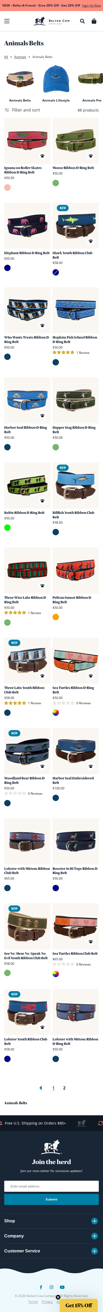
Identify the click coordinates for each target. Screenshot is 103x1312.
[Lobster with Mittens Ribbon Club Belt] (27, 841)
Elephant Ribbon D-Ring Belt (27, 253)
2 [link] (64, 1088)
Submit (51, 1199)
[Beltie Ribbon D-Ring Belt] (27, 485)
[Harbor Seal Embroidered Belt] (76, 751)
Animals (20, 57)
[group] (20, 83)
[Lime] (7, 527)
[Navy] (7, 268)
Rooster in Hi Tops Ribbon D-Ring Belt (75, 871)
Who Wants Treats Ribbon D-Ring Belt (26, 339)
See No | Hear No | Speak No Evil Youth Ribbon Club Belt (26, 956)
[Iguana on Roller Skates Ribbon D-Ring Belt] (27, 141)
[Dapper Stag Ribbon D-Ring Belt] (76, 400)
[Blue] (7, 357)
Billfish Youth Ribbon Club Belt (73, 515)
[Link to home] (52, 21)
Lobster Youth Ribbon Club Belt (25, 1041)
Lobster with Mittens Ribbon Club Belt (27, 871)
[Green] (56, 183)
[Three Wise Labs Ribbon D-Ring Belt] (27, 570)
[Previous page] (40, 1088)
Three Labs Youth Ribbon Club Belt (24, 690)
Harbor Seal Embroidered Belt (73, 780)
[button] (7, 21)
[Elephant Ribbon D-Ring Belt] (27, 226)
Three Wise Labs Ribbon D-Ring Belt (25, 600)
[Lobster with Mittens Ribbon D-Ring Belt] (76, 1012)
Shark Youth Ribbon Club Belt (72, 255)
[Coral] (7, 187)
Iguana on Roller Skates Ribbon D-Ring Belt (23, 170)
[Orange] (56, 617)
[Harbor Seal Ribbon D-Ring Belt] (27, 400)
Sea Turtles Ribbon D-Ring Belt (73, 690)
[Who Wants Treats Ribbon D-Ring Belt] (27, 310)
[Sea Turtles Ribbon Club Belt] (76, 926)
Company (14, 1236)
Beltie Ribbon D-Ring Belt (24, 513)
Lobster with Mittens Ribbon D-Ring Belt (75, 1041)
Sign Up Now (91, 5)
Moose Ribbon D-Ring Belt (73, 168)
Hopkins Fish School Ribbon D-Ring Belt (75, 339)
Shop (9, 1221)
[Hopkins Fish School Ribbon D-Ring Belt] (76, 310)
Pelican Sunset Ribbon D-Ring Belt (72, 600)
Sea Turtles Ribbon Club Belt (75, 954)
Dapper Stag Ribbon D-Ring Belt (74, 430)
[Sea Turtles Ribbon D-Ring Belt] (76, 661)
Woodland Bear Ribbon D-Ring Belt (24, 780)
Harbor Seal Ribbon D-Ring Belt (25, 430)
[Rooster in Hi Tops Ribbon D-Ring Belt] (76, 841)
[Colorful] (56, 713)
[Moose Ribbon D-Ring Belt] (76, 141)
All (6, 57)
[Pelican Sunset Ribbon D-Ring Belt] (76, 570)
